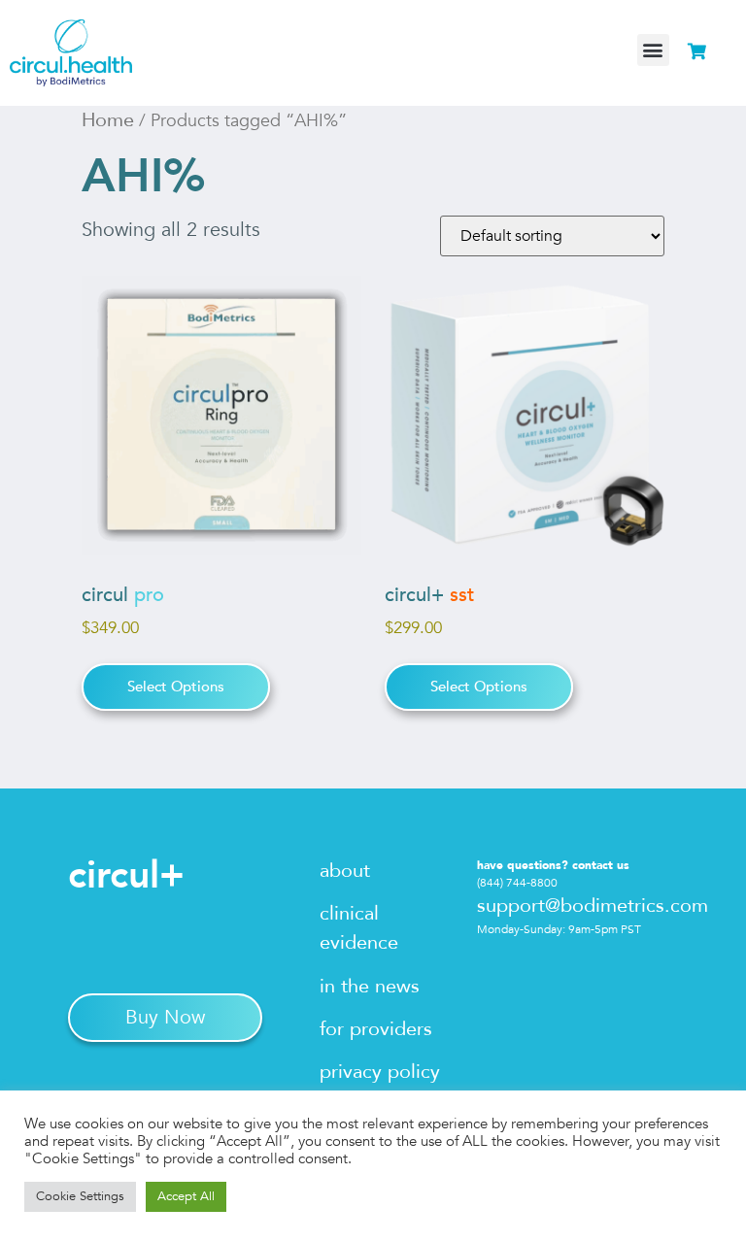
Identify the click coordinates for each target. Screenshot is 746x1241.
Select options (175, 686)
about (345, 870)
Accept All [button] (186, 1196)
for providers (376, 1029)
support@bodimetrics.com (592, 905)
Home (108, 120)
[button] (653, 50)
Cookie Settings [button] (80, 1196)
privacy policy (380, 1071)
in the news (370, 986)
